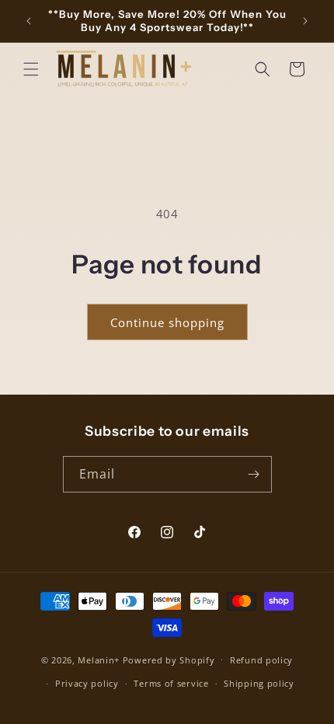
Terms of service (171, 683)
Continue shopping (167, 322)
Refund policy (261, 660)
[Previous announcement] (29, 21)
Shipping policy (259, 683)
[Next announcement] (305, 21)
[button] (31, 69)
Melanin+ (99, 659)
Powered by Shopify (169, 659)
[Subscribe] (254, 474)
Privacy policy (87, 683)
